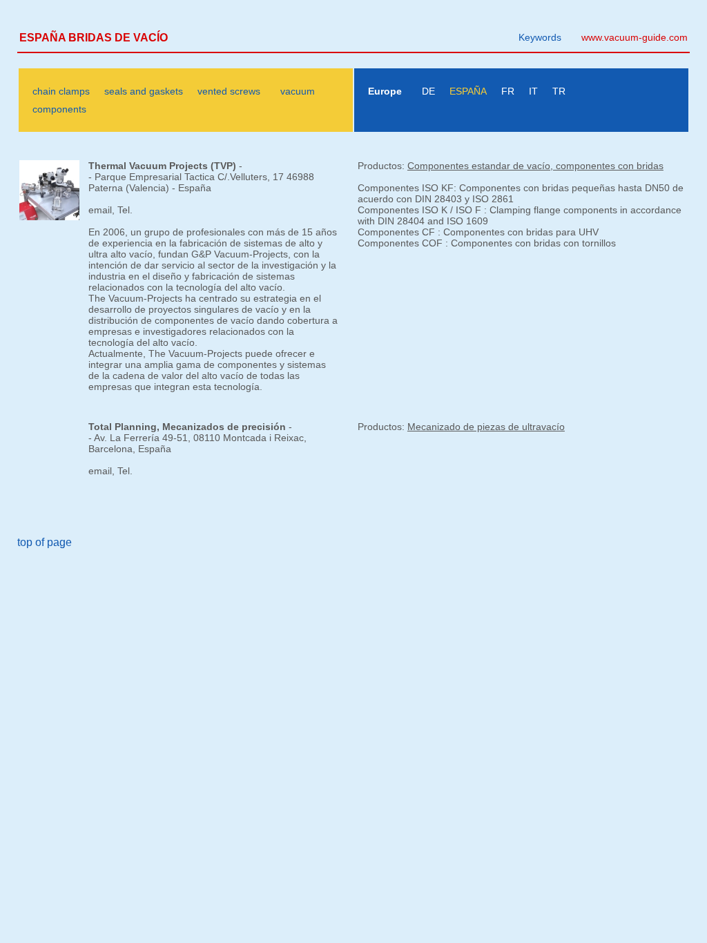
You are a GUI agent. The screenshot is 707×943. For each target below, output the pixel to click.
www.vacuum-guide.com (634, 37)
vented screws (228, 91)
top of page (44, 542)
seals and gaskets (143, 91)
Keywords (540, 37)
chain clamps (61, 91)
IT (533, 91)
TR (558, 91)
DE (428, 91)
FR (507, 91)
